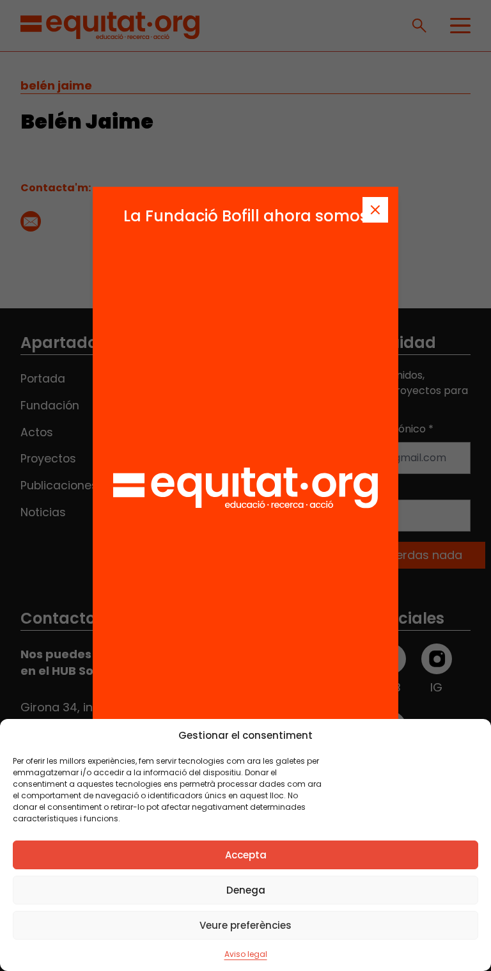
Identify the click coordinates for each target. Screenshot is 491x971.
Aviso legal (245, 954)
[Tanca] (375, 210)
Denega (245, 890)
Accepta (246, 855)
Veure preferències (245, 925)
